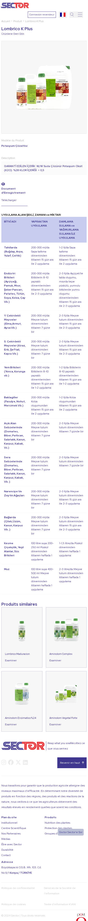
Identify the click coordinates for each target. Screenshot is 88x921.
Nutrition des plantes (57, 823)
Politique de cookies (13, 904)
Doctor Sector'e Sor (70, 832)
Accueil (5, 21)
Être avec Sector (11, 844)
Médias (5, 839)
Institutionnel (9, 823)
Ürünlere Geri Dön (12, 34)
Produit (17, 21)
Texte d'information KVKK (60, 904)
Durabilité (7, 850)
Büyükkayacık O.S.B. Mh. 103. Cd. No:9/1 (21, 870)
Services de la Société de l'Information (60, 890)
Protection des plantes (58, 828)
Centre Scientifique (13, 828)
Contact (6, 855)
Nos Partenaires (11, 833)
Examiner (11, 660)
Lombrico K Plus (34, 21)
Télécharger (8, 200)
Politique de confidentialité (18, 888)
